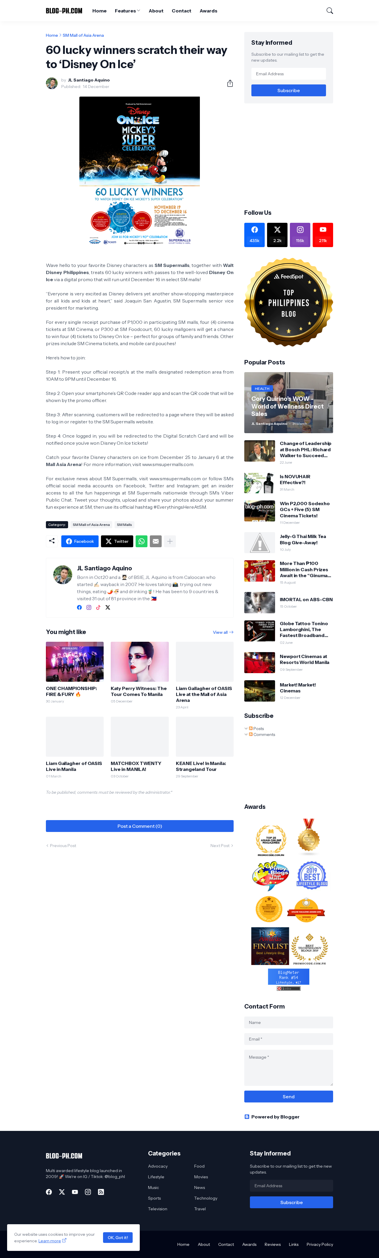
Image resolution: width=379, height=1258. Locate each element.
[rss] (101, 1192)
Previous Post (63, 845)
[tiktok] (98, 607)
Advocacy (158, 1166)
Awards (208, 11)
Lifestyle (156, 1176)
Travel (200, 1208)
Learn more (49, 1240)
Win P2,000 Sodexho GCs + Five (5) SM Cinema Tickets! (305, 509)
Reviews (273, 1244)
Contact (181, 11)
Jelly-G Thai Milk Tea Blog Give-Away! (303, 539)
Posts (258, 728)
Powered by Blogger (275, 1117)
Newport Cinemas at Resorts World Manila (304, 659)
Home (99, 11)
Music (153, 1187)
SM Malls (124, 524)
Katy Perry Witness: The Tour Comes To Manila (138, 691)
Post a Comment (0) (140, 826)
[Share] (228, 83)
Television (157, 1208)
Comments (264, 734)
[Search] (327, 11)
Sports (154, 1198)
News (199, 1187)
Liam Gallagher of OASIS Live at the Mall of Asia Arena (204, 694)
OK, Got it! (118, 1237)
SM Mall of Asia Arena (83, 35)
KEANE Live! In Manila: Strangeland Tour (201, 766)
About (156, 11)
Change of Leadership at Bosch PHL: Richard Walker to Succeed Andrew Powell (305, 449)
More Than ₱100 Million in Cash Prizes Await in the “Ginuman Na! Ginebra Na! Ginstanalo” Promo (305, 569)
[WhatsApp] (141, 541)
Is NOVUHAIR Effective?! (295, 479)
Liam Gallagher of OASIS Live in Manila (74, 766)
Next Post (220, 845)
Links (293, 1244)
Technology (205, 1198)
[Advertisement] (294, 155)
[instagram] (88, 607)
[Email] (156, 541)
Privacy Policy (320, 1244)
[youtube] (75, 1192)
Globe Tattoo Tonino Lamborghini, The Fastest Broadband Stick (304, 629)
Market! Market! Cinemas (298, 688)
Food (199, 1166)
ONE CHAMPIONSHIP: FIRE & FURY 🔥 (71, 691)
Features (125, 11)
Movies (201, 1176)
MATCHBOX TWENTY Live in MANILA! (136, 766)
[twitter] (107, 607)
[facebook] (79, 607)
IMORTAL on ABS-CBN (306, 599)
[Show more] (170, 541)
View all (220, 632)
